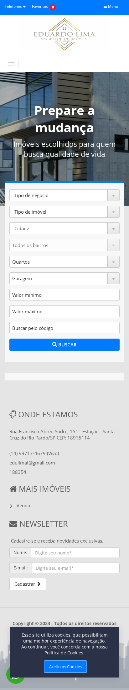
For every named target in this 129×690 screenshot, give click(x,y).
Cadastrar (25, 584)
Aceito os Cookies (65, 666)
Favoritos (40, 6)
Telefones (14, 6)
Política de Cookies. (64, 653)
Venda (23, 505)
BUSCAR (67, 344)
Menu (112, 6)
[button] (64, 195)
